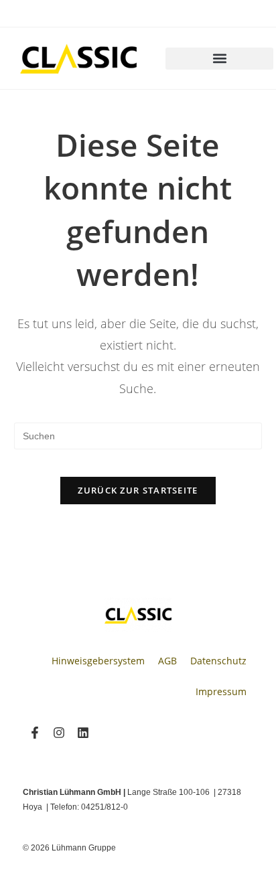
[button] (219, 59)
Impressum (221, 691)
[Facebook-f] (35, 733)
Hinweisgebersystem (98, 660)
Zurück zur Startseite (138, 490)
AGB (167, 660)
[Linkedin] (83, 733)
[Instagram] (59, 733)
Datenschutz (218, 660)
